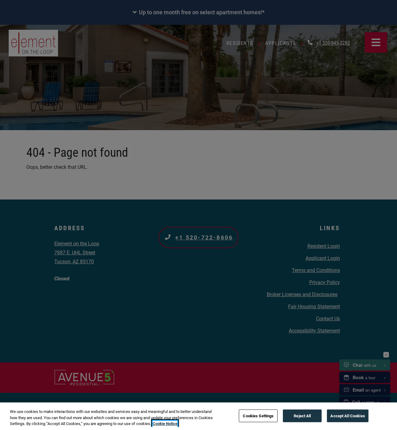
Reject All (302, 415)
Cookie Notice (165, 423)
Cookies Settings (258, 415)
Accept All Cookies (347, 415)
